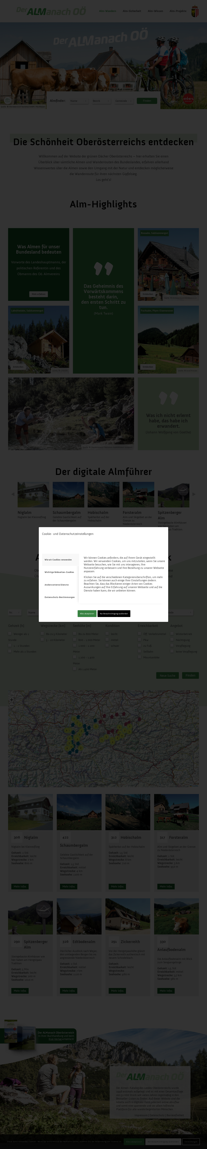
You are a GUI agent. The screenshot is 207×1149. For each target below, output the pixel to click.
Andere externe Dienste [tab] (57, 584)
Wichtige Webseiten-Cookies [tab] (59, 572)
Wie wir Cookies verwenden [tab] (58, 559)
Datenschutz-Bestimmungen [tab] (60, 597)
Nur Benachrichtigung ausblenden (114, 613)
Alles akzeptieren (87, 613)
